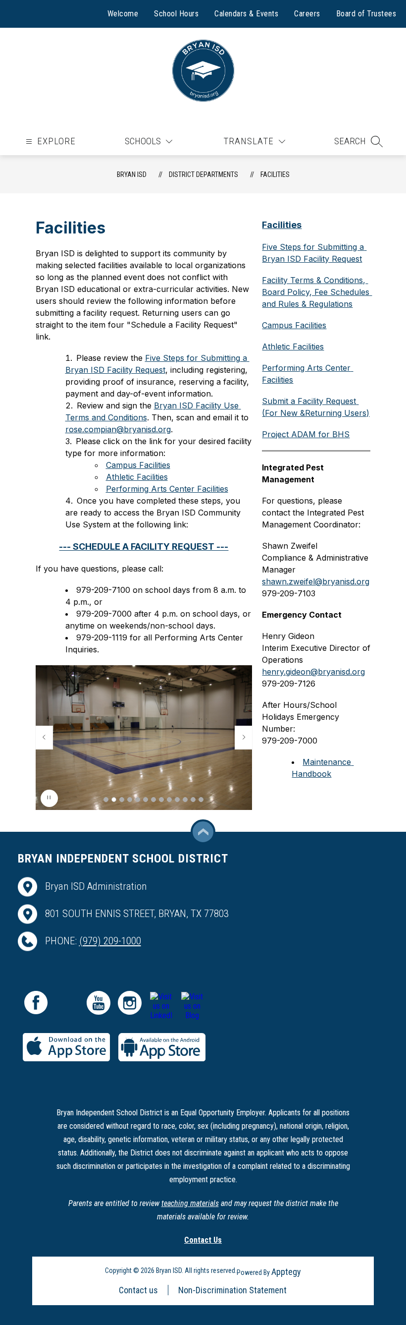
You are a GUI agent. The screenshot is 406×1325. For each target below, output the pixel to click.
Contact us (138, 1290)
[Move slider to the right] (243, 737)
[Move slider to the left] (44, 737)
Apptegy (286, 1272)
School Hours (176, 13)
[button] (358, 141)
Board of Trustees (366, 13)
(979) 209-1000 (110, 941)
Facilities (275, 174)
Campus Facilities (138, 465)
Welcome (123, 13)
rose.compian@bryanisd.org (118, 429)
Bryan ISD (132, 174)
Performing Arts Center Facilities (167, 489)
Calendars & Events (246, 13)
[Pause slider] (49, 798)
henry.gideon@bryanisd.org (313, 672)
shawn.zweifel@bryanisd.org (315, 581)
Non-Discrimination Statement (232, 1290)
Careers (307, 13)
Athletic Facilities (137, 477)
